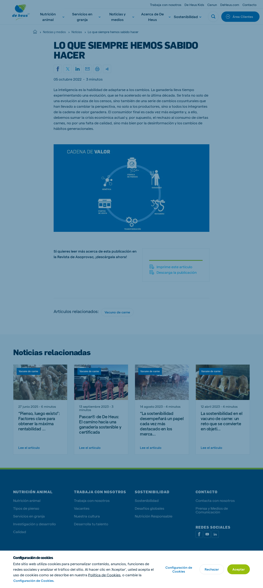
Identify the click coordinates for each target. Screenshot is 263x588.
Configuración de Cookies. (33, 580)
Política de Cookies (104, 575)
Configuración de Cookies (178, 569)
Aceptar (238, 569)
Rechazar (212, 569)
